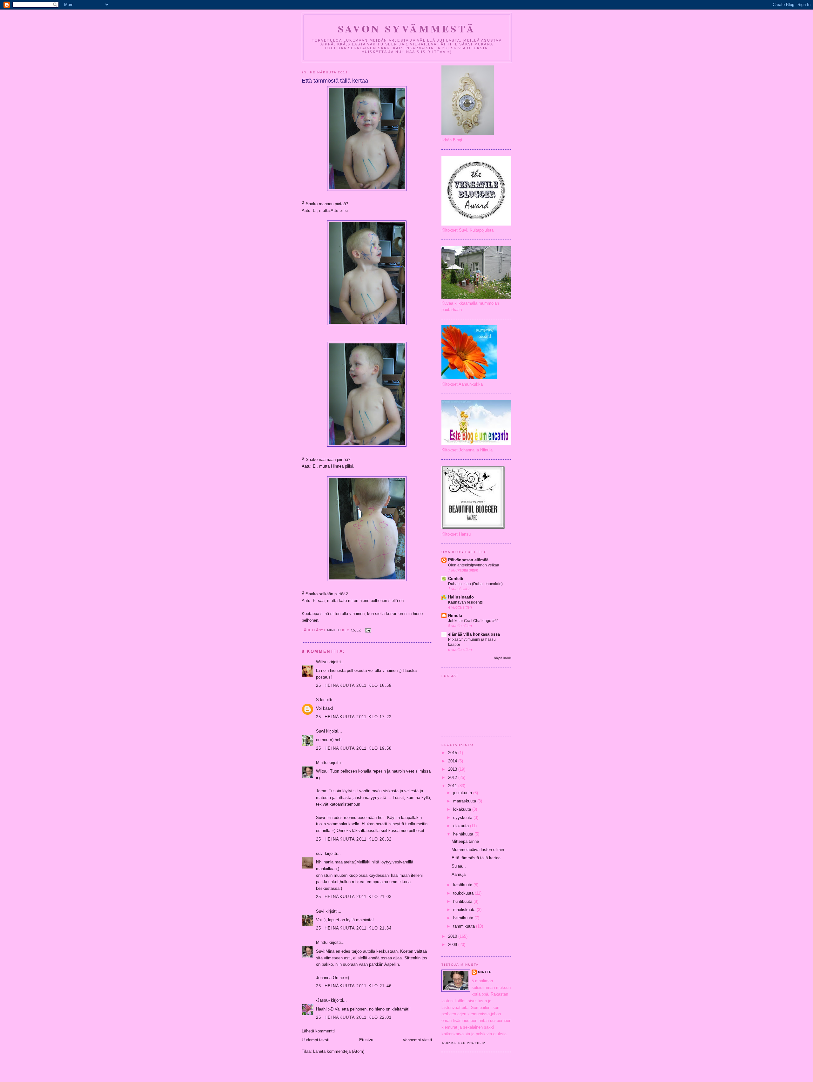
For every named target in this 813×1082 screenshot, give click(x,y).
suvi (320, 853)
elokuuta (461, 825)
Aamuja (459, 874)
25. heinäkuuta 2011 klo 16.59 (354, 685)
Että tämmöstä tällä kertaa (476, 857)
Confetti (455, 578)
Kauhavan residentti (465, 602)
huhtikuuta (463, 901)
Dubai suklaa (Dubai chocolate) (475, 584)
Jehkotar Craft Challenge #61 (473, 621)
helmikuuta (463, 918)
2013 (453, 769)
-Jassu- (323, 1000)
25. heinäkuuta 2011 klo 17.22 (354, 716)
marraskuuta (465, 801)
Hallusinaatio (461, 597)
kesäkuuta (463, 885)
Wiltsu (321, 661)
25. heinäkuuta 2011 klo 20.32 (354, 839)
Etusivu (366, 1040)
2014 (453, 761)
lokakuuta (462, 809)
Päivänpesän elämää (468, 560)
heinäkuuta (463, 834)
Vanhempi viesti (417, 1040)
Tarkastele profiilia (463, 1043)
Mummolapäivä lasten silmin (478, 849)
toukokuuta (464, 893)
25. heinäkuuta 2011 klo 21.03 (354, 896)
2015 (453, 752)
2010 (453, 936)
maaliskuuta (465, 909)
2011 (453, 785)
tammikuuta (464, 926)
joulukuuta (463, 792)
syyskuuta (463, 817)
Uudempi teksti (315, 1040)
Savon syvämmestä (407, 28)
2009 (453, 944)
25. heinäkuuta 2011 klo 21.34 (354, 928)
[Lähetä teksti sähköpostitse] (367, 630)
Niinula (455, 615)
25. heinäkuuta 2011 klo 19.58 (354, 748)
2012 (453, 777)
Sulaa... (459, 866)
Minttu (321, 762)
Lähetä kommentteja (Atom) (338, 1051)
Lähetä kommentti (318, 1031)
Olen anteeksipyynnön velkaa (473, 565)
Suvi (320, 911)
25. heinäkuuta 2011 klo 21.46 (354, 986)
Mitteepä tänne (465, 841)
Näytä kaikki (502, 657)
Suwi (320, 731)
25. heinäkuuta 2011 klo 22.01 (354, 1017)
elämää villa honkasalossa (474, 634)
